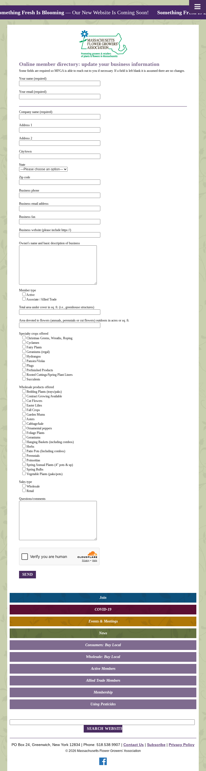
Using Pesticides (103, 704)
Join (103, 598)
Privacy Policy (181, 744)
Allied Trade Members (103, 680)
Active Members (103, 669)
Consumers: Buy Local (103, 645)
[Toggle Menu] (197, 6)
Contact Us (133, 744)
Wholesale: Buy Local (103, 657)
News (103, 633)
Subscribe (156, 744)
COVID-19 (103, 609)
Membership (103, 692)
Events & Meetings (103, 621)
